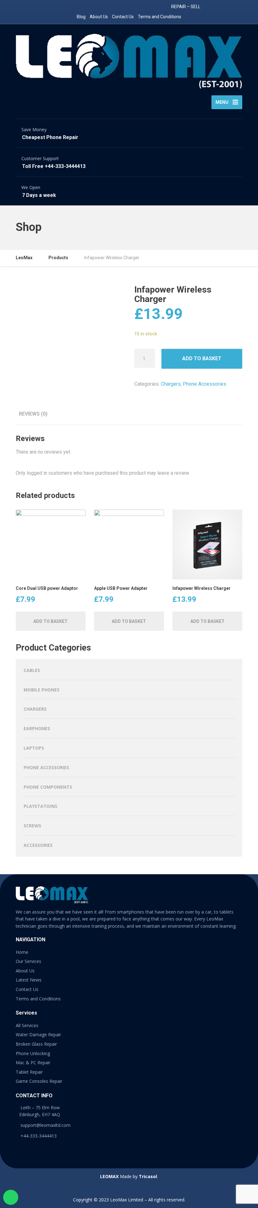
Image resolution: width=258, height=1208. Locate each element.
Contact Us (123, 16)
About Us (99, 16)
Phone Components (48, 787)
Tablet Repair (29, 1072)
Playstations (40, 806)
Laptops (34, 748)
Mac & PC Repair (33, 1062)
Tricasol (148, 1176)
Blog (81, 16)
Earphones (37, 728)
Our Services (28, 961)
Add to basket (202, 358)
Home (22, 952)
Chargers (171, 384)
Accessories (38, 845)
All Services (27, 1025)
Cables (32, 670)
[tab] (33, 414)
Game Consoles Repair (39, 1081)
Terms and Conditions (159, 16)
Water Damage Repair (38, 1034)
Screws (32, 826)
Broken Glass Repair (36, 1044)
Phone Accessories (204, 384)
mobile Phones (41, 690)
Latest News (29, 980)
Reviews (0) (33, 414)
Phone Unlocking (33, 1053)
